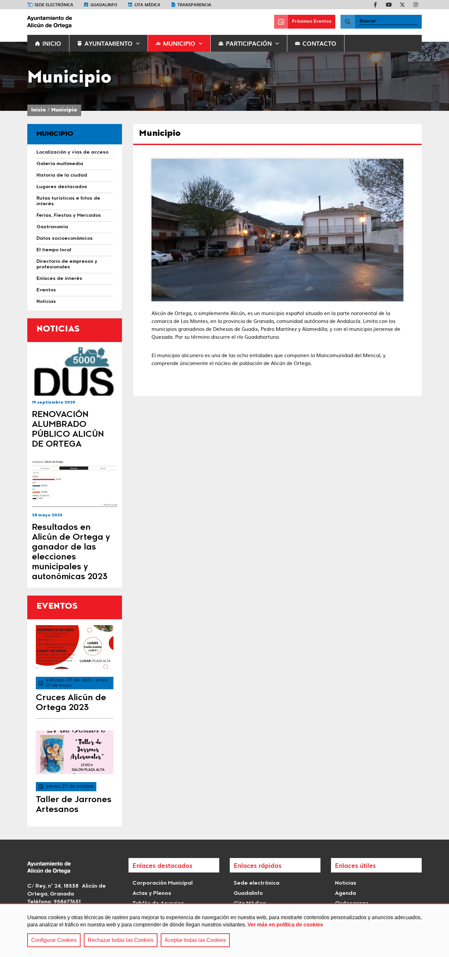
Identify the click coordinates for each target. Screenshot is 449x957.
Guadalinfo (103, 5)
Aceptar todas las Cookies (195, 940)
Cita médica (147, 5)
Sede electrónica (54, 5)
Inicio (38, 110)
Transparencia (194, 5)
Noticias (345, 883)
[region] (224, 930)
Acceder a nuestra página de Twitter (402, 4)
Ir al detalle (74, 371)
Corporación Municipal (162, 883)
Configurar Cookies (54, 940)
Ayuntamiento (108, 43)
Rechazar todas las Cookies (121, 940)
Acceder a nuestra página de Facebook (375, 4)
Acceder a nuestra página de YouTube (389, 4)
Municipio (179, 43)
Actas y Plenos (151, 893)
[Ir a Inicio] (76, 22)
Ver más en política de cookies (285, 924)
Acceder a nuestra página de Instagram (416, 4)
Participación (249, 43)
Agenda (345, 893)
